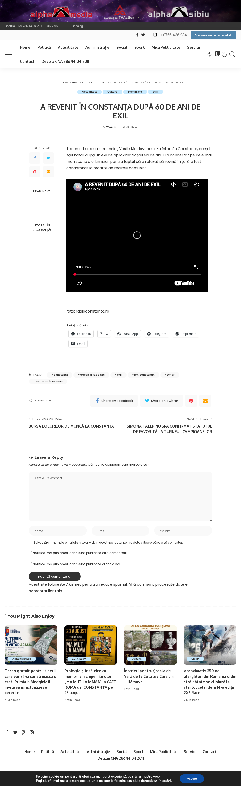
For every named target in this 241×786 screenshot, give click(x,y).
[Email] (48, 171)
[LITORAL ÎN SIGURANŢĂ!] (41, 208)
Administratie (21, 658)
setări (166, 781)
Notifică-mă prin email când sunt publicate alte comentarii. (80, 553)
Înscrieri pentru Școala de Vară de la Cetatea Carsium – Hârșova (149, 676)
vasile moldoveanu (49, 381)
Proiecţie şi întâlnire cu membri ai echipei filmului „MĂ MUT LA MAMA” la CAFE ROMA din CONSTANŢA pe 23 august (90, 681)
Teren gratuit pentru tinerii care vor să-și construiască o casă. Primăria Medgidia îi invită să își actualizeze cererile (30, 681)
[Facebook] (34, 158)
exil (119, 374)
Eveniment (135, 91)
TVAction (112, 127)
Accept (192, 778)
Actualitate (89, 91)
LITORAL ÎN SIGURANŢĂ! (42, 227)
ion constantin (144, 374)
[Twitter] (48, 158)
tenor (171, 374)
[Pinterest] (34, 171)
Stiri (155, 91)
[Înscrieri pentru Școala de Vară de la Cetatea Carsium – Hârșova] (150, 645)
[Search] (232, 54)
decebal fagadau (92, 374)
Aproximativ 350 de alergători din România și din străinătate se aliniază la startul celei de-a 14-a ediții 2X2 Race (210, 681)
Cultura (112, 91)
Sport (195, 658)
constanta (60, 374)
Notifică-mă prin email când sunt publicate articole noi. (77, 564)
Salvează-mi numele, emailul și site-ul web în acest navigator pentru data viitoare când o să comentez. (108, 542)
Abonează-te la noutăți (213, 35)
